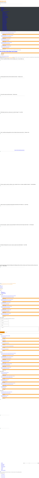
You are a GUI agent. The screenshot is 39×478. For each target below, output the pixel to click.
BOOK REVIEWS (3, 466)
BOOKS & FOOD (4, 19)
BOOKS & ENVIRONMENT (5, 17)
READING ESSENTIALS (4, 9)
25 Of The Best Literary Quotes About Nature (6, 283)
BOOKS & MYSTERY (4, 26)
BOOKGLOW (3, 1)
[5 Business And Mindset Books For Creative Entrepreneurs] (7, 35)
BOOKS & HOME (4, 23)
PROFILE (1, 289)
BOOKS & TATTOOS (4, 30)
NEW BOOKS (3, 315)
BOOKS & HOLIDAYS (4, 22)
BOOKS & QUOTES (4, 27)
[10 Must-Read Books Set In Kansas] (5, 372)
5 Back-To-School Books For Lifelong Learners (5, 368)
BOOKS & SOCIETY (4, 28)
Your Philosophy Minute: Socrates (4, 396)
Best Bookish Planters (14, 283)
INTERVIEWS (3, 34)
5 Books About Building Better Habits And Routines (5, 43)
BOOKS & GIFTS (4, 20)
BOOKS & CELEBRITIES (5, 16)
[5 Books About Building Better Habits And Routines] (6, 42)
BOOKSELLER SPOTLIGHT (5, 29)
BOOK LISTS (2, 8)
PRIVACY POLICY (3, 470)
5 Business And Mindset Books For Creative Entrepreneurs (6, 36)
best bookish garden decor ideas (12, 57)
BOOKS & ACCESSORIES (5, 14)
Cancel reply (6, 332)
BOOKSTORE (2, 7)
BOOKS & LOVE (4, 25)
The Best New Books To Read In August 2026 (5, 314)
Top (0, 471)
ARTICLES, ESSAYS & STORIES (5, 11)
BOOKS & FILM (4, 18)
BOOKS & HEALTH (4, 21)
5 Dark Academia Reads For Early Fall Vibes (5, 361)
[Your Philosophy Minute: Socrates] (4, 395)
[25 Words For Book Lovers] (4, 386)
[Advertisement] (4, 453)
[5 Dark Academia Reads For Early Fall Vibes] (5, 302)
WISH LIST (2, 10)
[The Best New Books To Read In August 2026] (6, 313)
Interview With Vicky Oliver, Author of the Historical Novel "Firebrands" (7, 354)
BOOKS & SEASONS (3, 293)
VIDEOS (13, 394)
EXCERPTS (3, 12)
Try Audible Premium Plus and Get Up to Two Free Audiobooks (6, 284)
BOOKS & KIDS (4, 24)
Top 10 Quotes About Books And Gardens (8, 51)
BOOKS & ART (4, 15)
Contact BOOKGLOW (3, 474)
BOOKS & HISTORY (4, 394)
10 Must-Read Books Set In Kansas (4, 373)
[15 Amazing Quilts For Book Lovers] (5, 379)
